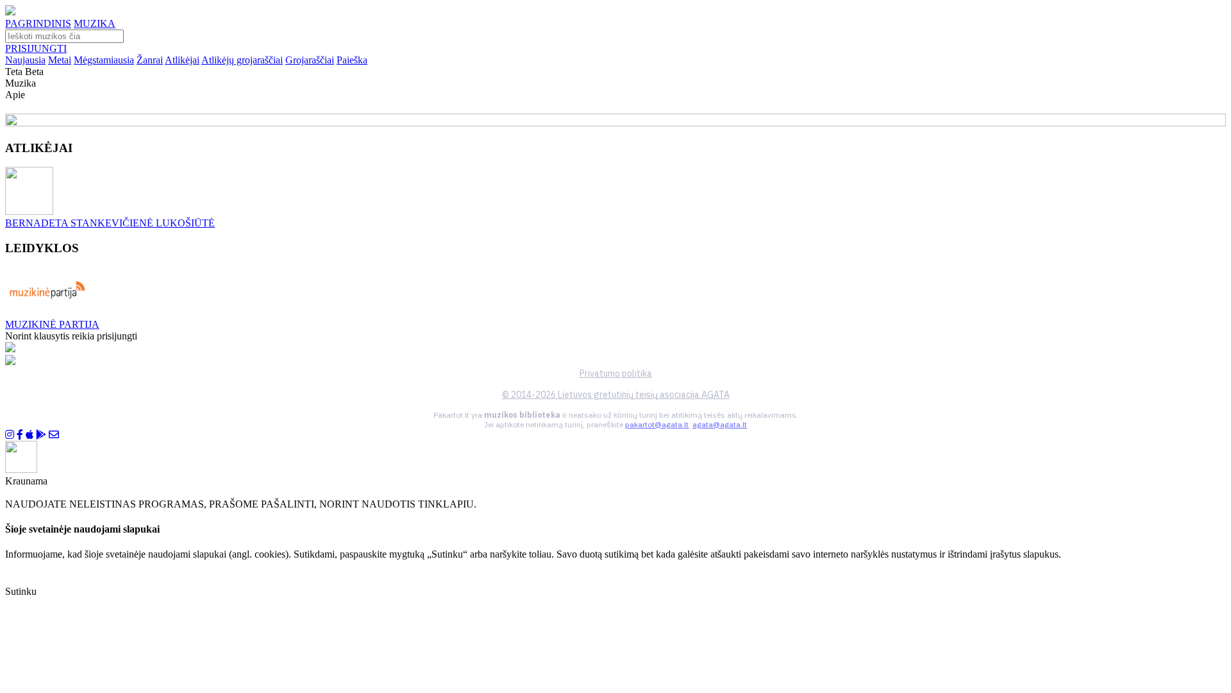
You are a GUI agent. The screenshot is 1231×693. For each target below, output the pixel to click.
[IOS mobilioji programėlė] (29, 434)
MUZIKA (94, 23)
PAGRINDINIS (38, 23)
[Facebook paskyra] (20, 434)
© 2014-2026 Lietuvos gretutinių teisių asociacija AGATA (616, 394)
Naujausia (25, 60)
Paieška (352, 60)
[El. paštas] (54, 434)
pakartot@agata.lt (657, 424)
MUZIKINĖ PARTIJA (52, 324)
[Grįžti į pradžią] (10, 11)
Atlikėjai (182, 60)
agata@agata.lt (719, 424)
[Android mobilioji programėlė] (41, 434)
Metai (59, 60)
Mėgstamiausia (104, 60)
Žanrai (150, 60)
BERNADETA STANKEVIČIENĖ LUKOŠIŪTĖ (110, 223)
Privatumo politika (616, 373)
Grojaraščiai (309, 60)
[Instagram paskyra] (9, 434)
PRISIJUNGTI (36, 48)
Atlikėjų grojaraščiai (242, 60)
